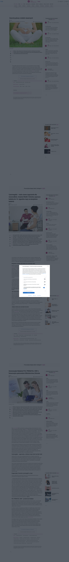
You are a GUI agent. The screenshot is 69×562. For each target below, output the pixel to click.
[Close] (48, 266)
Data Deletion (30, 295)
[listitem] (34, 277)
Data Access (34, 295)
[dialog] (34, 281)
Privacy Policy (39, 295)
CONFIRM (28, 292)
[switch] (44, 279)
